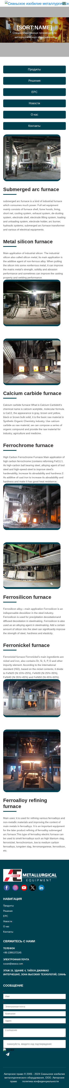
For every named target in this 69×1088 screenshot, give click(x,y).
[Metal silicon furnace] (32, 303)
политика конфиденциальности (40, 1081)
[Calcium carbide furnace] (32, 361)
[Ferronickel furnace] (32, 698)
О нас (34, 114)
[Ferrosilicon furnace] (32, 565)
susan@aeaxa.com (13, 963)
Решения (34, 80)
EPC (34, 92)
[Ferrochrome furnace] (32, 506)
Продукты (34, 69)
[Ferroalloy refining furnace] (32, 761)
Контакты (34, 125)
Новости (34, 103)
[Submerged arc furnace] (32, 157)
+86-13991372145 (12, 952)
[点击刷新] (9, 1049)
